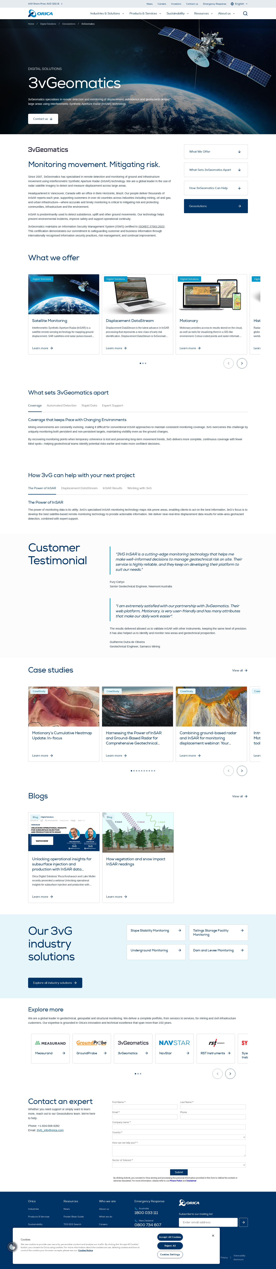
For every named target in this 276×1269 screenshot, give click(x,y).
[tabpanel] (138, 429)
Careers (162, 4)
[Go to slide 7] (146, 770)
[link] (87, 24)
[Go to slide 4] (139, 770)
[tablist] (138, 408)
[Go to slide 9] (152, 770)
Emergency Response (214, 4)
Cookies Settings (170, 1254)
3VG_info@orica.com (50, 1130)
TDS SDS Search (72, 1224)
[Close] (213, 1235)
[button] (12, 1247)
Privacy (224, 1257)
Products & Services (38, 1216)
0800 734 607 (147, 1225)
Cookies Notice (85, 1250)
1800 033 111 (146, 1212)
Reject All (170, 1245)
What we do (105, 1216)
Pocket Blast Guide (74, 1216)
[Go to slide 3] (145, 363)
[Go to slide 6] (144, 770)
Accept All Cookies (170, 1237)
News (150, 4)
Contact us (192, 4)
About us (104, 1209)
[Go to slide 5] (141, 770)
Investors (176, 4)
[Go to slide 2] (143, 363)
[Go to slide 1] (140, 363)
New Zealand (146, 1220)
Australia (144, 1208)
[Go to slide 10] (154, 770)
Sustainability (35, 1224)
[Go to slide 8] (149, 770)
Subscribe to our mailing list (195, 1214)
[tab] (35, 408)
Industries (33, 1209)
